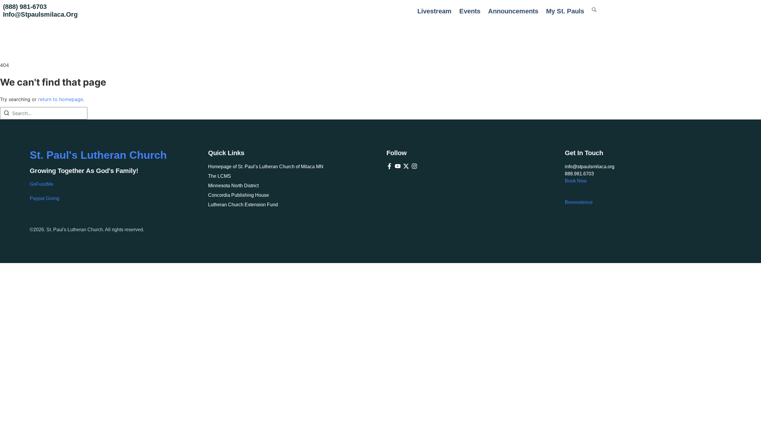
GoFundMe (42, 184)
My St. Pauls (565, 11)
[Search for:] (43, 113)
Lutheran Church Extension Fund (243, 204)
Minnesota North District (233, 185)
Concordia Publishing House (238, 195)
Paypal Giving (44, 198)
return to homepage (60, 99)
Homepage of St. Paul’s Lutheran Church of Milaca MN (265, 166)
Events (469, 11)
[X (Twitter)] (406, 166)
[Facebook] (389, 166)
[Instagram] (414, 166)
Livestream (434, 11)
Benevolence (579, 202)
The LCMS (219, 176)
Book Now (576, 180)
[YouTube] (398, 166)
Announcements (513, 11)
